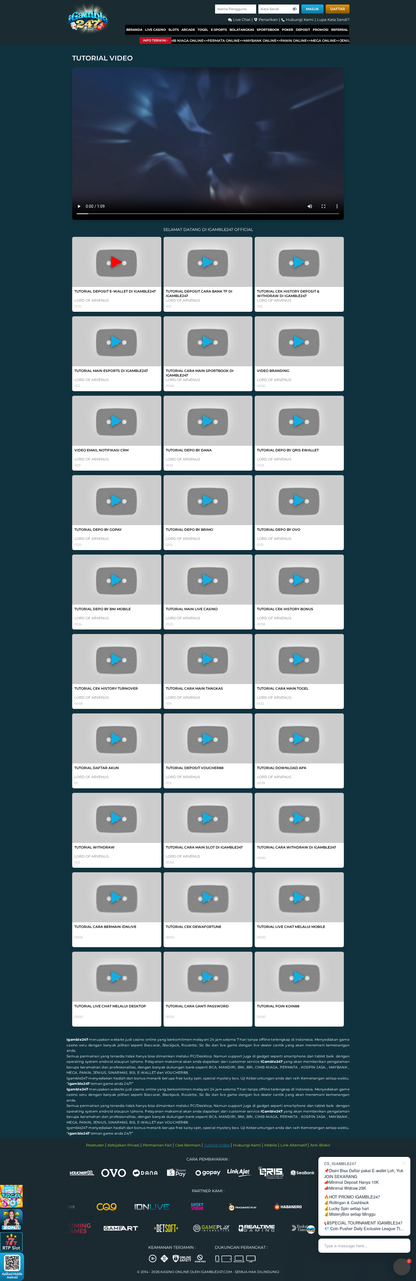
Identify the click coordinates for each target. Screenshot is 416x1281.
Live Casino (155, 30)
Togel (203, 30)
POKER (287, 30)
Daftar (337, 9)
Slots (173, 30)
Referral (339, 30)
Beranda (134, 30)
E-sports (219, 30)
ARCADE (188, 30)
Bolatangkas (242, 30)
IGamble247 (271, 1061)
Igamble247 (77, 1039)
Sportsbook (268, 30)
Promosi (321, 30)
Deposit (303, 30)
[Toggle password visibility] (294, 9)
